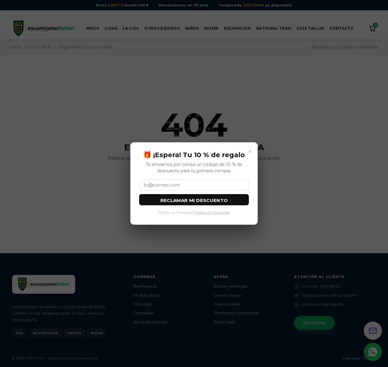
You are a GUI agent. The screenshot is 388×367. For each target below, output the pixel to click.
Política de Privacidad (212, 212)
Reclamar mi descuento (194, 200)
